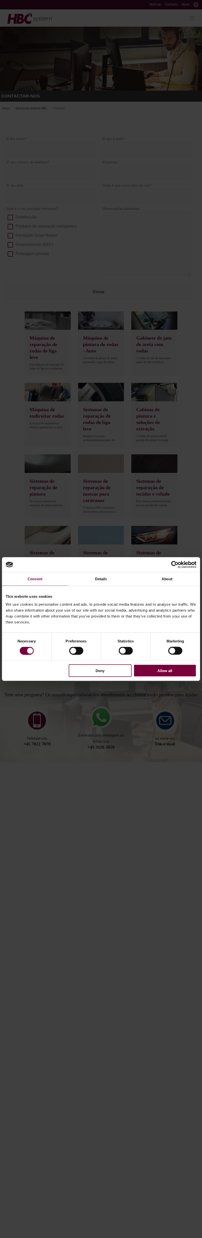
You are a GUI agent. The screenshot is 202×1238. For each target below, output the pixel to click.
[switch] (76, 651)
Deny (100, 670)
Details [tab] (101, 579)
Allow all (164, 670)
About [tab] (167, 579)
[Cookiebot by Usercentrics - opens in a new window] (174, 564)
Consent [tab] (35, 579)
